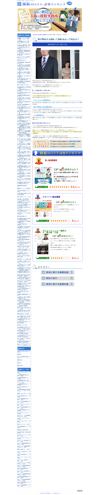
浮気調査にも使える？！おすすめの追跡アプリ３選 (24, 111)
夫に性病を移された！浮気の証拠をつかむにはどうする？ (24, 108)
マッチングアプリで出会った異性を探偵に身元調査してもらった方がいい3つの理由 (25, 140)
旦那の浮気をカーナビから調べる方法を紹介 (24, 336)
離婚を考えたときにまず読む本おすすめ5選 (24, 202)
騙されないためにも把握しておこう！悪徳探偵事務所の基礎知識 (24, 131)
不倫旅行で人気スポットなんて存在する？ (24, 211)
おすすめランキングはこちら (57, 44)
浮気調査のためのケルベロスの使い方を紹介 (24, 333)
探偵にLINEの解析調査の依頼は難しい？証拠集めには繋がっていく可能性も (24, 136)
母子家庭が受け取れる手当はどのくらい (24, 93)
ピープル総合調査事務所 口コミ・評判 (24, 466)
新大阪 (20, 360)
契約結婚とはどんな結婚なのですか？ (24, 265)
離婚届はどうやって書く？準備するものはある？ (24, 42)
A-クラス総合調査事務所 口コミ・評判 (24, 474)
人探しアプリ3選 (23, 325)
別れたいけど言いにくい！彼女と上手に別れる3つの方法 (25, 308)
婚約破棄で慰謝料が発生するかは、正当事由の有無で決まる (24, 51)
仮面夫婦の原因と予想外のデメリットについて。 (24, 311)
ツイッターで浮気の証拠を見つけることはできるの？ (24, 179)
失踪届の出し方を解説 (24, 313)
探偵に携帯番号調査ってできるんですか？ (24, 289)
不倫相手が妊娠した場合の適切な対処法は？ (24, 219)
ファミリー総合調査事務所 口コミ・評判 (24, 447)
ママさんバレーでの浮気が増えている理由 (24, 281)
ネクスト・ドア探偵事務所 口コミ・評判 (24, 416)
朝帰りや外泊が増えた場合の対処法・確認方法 (24, 278)
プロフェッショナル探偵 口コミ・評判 (24, 463)
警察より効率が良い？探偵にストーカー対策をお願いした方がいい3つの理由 (25, 148)
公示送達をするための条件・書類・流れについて (24, 317)
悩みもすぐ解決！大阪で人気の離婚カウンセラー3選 (25, 152)
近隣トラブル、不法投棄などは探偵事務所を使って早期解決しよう (24, 124)
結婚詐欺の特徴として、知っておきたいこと (24, 254)
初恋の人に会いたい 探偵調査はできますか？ (24, 284)
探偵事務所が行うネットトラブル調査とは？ (24, 121)
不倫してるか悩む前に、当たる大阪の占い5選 (24, 200)
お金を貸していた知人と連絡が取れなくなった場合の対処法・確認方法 (24, 268)
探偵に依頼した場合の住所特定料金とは (24, 286)
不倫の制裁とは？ (23, 216)
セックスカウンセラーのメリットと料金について (24, 344)
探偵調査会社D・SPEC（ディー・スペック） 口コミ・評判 (24, 381)
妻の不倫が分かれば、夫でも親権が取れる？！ (24, 79)
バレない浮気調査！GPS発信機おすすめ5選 (24, 205)
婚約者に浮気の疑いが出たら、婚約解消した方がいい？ (24, 163)
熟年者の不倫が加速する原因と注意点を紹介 (24, 342)
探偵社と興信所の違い (24, 429)
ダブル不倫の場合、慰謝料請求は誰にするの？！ (24, 45)
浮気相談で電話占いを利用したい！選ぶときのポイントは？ (24, 160)
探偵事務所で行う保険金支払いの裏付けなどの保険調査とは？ (24, 128)
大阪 (20, 354)
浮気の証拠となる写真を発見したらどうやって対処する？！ (24, 99)
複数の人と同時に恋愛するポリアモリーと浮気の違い (24, 73)
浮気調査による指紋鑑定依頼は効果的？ (24, 82)
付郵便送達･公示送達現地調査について (25, 88)
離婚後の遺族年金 (23, 185)
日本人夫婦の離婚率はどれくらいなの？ (24, 105)
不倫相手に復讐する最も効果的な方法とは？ (24, 183)
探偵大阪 (35, 34)
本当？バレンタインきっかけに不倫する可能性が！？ (24, 247)
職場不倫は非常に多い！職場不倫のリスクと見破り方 (24, 234)
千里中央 (21, 365)
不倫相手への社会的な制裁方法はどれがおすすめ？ (24, 228)
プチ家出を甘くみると (24, 84)
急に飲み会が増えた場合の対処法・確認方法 (24, 275)
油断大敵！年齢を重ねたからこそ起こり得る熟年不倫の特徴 (24, 301)
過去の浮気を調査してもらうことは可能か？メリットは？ (24, 250)
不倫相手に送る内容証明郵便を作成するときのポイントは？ (24, 156)
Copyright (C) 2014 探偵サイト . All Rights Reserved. (50, 493)
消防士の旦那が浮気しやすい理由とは (24, 331)
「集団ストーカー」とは (24, 196)
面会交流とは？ (22, 60)
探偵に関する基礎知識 (42, 34)
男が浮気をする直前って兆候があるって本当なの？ (24, 69)
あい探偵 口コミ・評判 (24, 449)
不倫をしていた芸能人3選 (25, 259)
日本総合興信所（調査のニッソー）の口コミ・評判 (24, 390)
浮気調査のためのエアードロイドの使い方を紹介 (24, 328)
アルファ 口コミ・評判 (24, 424)
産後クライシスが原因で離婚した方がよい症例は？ (24, 38)
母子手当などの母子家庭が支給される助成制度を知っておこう (24, 66)
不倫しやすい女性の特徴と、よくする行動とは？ (24, 231)
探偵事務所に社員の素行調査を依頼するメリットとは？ (24, 118)
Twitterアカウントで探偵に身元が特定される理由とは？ (24, 144)
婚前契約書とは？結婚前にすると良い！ (24, 174)
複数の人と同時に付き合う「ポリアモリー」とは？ (24, 262)
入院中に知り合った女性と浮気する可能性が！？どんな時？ (24, 243)
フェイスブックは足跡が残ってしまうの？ (24, 57)
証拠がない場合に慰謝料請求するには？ (24, 298)
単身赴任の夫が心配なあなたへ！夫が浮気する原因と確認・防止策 (24, 304)
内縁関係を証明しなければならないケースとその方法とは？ (24, 170)
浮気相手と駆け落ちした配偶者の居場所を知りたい (24, 272)
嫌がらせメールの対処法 (24, 188)
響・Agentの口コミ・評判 (25, 393)
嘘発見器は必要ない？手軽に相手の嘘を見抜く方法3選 (24, 167)
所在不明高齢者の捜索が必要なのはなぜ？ (24, 237)
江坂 (20, 362)
